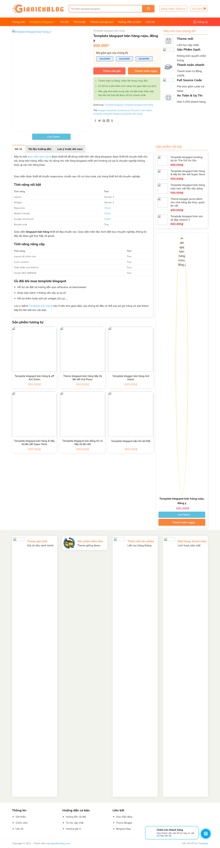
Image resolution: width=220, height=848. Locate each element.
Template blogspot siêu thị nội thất (130, 441)
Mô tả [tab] (18, 149)
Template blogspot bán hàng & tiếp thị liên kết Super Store (34, 442)
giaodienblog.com (60, 843)
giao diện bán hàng (39, 156)
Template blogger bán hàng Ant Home (130, 378)
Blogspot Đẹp (123, 828)
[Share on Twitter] (99, 120)
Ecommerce (124, 110)
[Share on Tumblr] (112, 120)
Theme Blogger (124, 822)
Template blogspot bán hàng (109, 30)
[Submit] (148, 8)
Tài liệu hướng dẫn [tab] (39, 149)
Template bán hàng (40, 305)
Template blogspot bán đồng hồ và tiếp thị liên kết (82, 442)
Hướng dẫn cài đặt (76, 816)
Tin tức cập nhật (75, 822)
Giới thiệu (21, 816)
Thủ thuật (79, 22)
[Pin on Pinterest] (103, 120)
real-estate (146, 110)
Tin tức (64, 22)
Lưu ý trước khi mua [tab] (69, 149)
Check (107, 207)
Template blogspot (41, 22)
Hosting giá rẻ (73, 828)
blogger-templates (107, 110)
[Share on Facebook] (95, 120)
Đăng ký (202, 22)
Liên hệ (150, 22)
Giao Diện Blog (124, 816)
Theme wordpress (101, 22)
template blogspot (112, 113)
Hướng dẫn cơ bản (129, 22)
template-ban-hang (132, 113)
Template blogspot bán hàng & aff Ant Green (34, 378)
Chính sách (22, 822)
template (97, 113)
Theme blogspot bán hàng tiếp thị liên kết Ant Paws (82, 378)
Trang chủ (18, 22)
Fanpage (203, 843)
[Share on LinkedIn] (108, 120)
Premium (135, 110)
